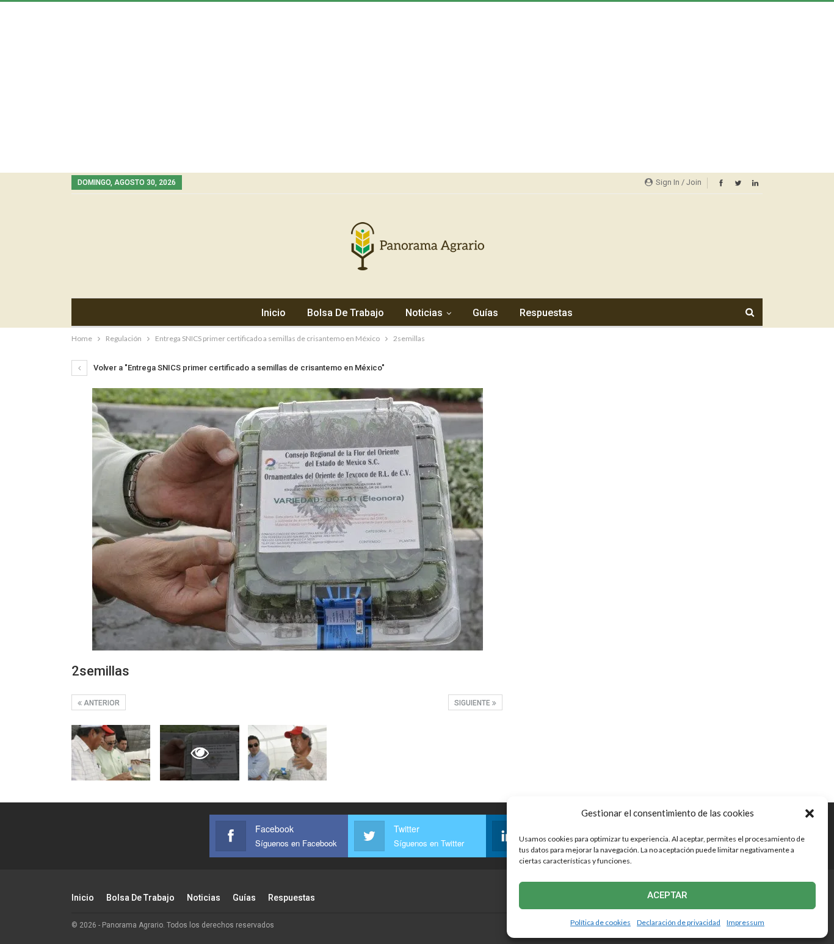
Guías (485, 313)
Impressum (745, 922)
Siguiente (473, 703)
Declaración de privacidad (678, 922)
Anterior (101, 703)
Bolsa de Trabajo (345, 313)
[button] (809, 813)
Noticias (424, 313)
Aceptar (667, 895)
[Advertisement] (366, 87)
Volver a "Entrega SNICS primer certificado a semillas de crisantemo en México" (238, 367)
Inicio (273, 313)
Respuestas (546, 313)
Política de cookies (600, 922)
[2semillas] (110, 752)
